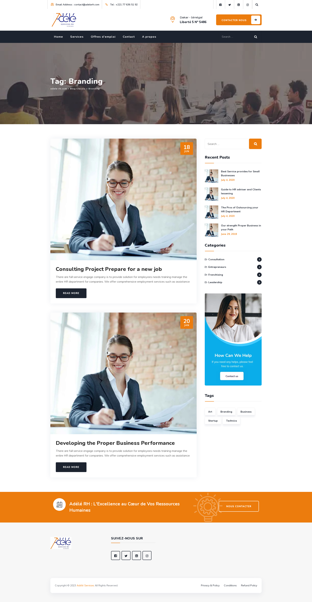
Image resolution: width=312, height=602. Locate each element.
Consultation (216, 259)
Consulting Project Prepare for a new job (109, 269)
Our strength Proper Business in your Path (241, 227)
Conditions (230, 585)
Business (246, 411)
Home (58, 37)
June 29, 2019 (229, 234)
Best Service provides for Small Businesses (240, 173)
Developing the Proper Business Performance (115, 443)
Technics (231, 420)
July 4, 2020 (228, 179)
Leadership (215, 282)
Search (256, 36)
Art (210, 411)
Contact (129, 37)
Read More (71, 293)
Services (77, 37)
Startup (213, 420)
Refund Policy (249, 585)
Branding (226, 411)
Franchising (215, 274)
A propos (149, 37)
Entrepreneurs (217, 267)
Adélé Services (85, 585)
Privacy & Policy (210, 585)
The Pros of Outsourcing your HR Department (239, 209)
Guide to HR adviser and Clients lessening (241, 191)
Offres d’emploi (103, 37)
